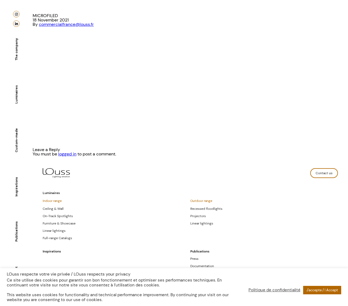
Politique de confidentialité (274, 290)
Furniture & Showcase (59, 223)
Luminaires (16, 94)
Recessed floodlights (206, 209)
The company (16, 49)
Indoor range (52, 201)
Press (194, 259)
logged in (67, 154)
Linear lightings (54, 231)
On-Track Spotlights (58, 216)
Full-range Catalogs (57, 238)
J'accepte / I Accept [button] (322, 290)
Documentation (202, 266)
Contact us (324, 173)
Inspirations (16, 186)
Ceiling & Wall (53, 209)
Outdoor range (201, 201)
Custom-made (16, 140)
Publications (16, 231)
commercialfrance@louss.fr (66, 24)
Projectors (198, 216)
